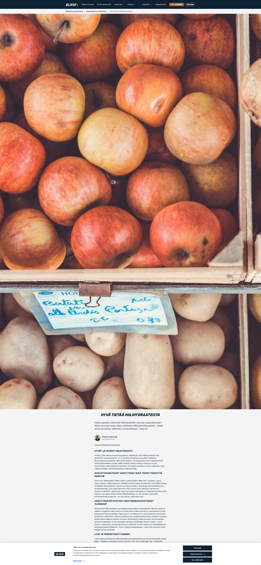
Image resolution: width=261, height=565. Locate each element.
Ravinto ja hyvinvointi (74, 11)
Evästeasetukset (196, 554)
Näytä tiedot (77, 561)
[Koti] (72, 4)
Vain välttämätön (197, 560)
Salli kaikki (197, 548)
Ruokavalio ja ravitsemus (96, 11)
